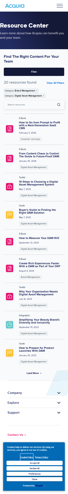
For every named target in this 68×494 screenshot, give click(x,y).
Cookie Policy (26, 457)
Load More (33, 373)
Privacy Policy (41, 457)
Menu (60, 6)
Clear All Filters (55, 83)
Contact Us (15, 435)
